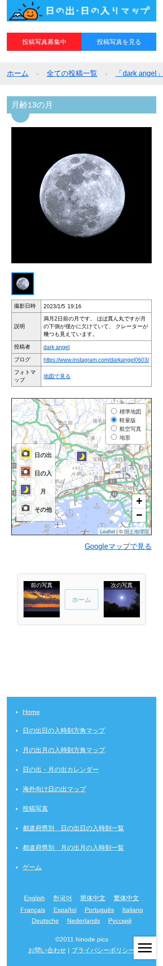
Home (31, 711)
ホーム (18, 73)
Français (32, 909)
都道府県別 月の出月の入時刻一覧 (73, 847)
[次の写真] (122, 613)
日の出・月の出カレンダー (61, 769)
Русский (120, 920)
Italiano (132, 909)
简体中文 (92, 898)
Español (65, 909)
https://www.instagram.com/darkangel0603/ (96, 360)
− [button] (139, 515)
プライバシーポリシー (103, 950)
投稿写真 (35, 808)
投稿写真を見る (119, 41)
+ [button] (139, 501)
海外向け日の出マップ (54, 789)
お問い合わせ (47, 950)
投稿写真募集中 (44, 41)
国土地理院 (136, 531)
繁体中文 (126, 898)
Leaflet (107, 531)
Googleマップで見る (118, 546)
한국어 (62, 898)
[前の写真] (42, 613)
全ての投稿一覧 (72, 73)
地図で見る (57, 376)
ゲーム (32, 867)
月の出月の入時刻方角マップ (64, 750)
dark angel (56, 347)
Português (99, 909)
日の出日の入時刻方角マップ (64, 730)
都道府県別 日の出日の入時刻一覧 (73, 828)
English (34, 898)
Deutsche (45, 920)
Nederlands (83, 920)
